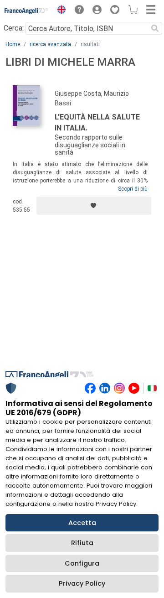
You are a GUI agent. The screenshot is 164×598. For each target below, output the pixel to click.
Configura (82, 563)
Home (12, 44)
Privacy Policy (82, 583)
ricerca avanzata (50, 44)
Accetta (82, 522)
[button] (59, 11)
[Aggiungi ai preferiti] (93, 206)
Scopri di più (133, 189)
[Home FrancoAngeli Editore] (27, 11)
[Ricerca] (155, 28)
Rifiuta (82, 542)
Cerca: (14, 28)
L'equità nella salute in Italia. (97, 122)
